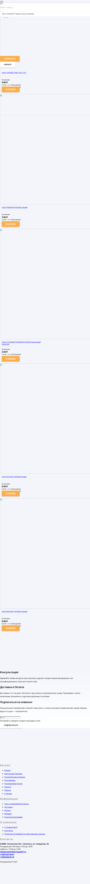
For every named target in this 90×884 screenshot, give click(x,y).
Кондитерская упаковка (14, 777)
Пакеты (7, 787)
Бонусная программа (13, 817)
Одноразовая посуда (13, 783)
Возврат (8, 814)
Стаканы (8, 793)
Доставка (8, 807)
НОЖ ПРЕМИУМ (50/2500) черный (14, 207)
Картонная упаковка (13, 774)
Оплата (7, 810)
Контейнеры (9, 780)
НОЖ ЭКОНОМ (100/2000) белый (14, 477)
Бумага (7, 770)
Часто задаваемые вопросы (16, 804)
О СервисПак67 (11, 827)
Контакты (8, 830)
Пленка (7, 790)
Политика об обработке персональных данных (24, 834)
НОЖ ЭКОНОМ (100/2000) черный (14, 611)
